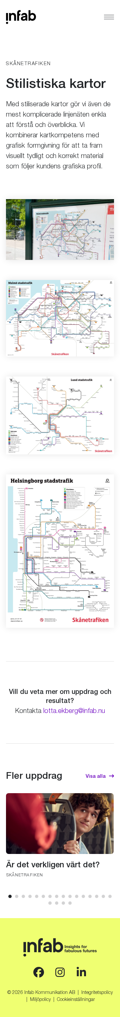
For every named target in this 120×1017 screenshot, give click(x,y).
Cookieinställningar (76, 1000)
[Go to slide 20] (70, 903)
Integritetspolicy (97, 993)
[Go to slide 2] (16, 896)
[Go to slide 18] (56, 903)
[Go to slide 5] (36, 896)
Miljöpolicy (40, 1000)
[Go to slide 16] (110, 896)
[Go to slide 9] (63, 896)
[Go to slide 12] (83, 896)
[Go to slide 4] (30, 896)
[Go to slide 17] (50, 903)
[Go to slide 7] (50, 896)
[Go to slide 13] (90, 896)
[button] (109, 17)
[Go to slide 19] (63, 903)
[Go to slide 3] (23, 896)
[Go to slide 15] (103, 896)
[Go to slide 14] (96, 896)
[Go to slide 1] (10, 896)
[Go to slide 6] (43, 896)
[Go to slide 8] (56, 896)
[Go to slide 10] (70, 896)
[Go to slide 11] (76, 896)
